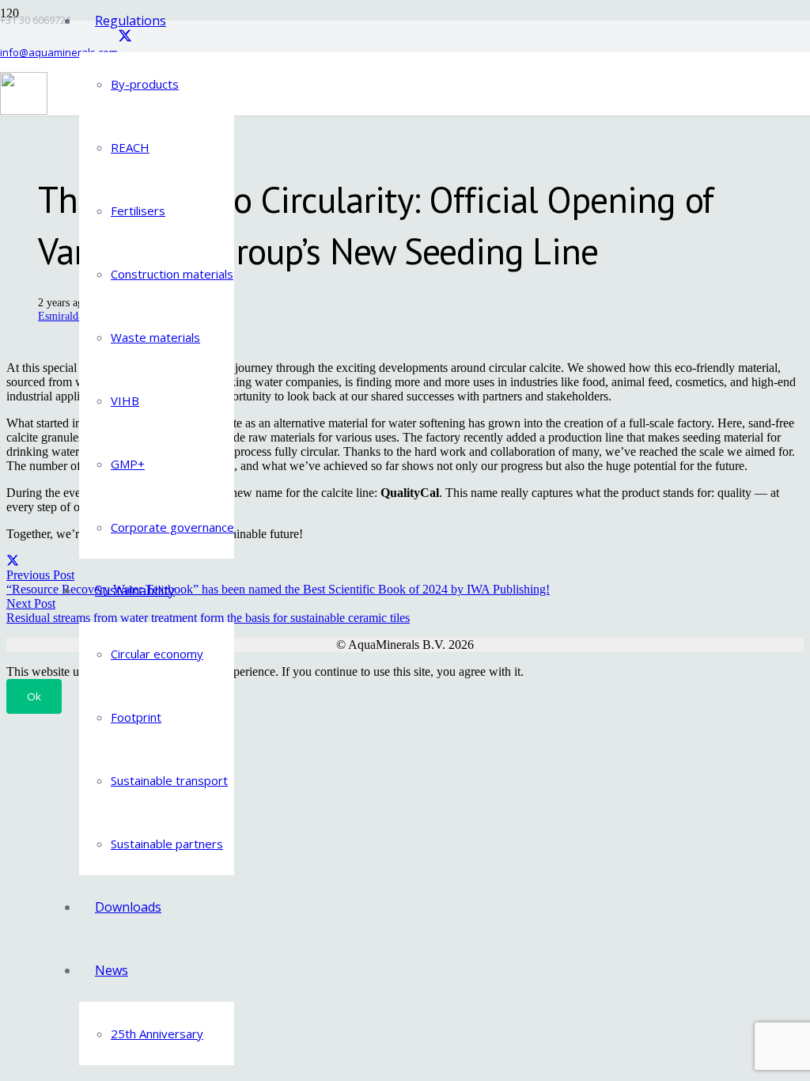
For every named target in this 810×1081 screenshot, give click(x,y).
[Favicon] (23, 110)
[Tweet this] (12, 560)
